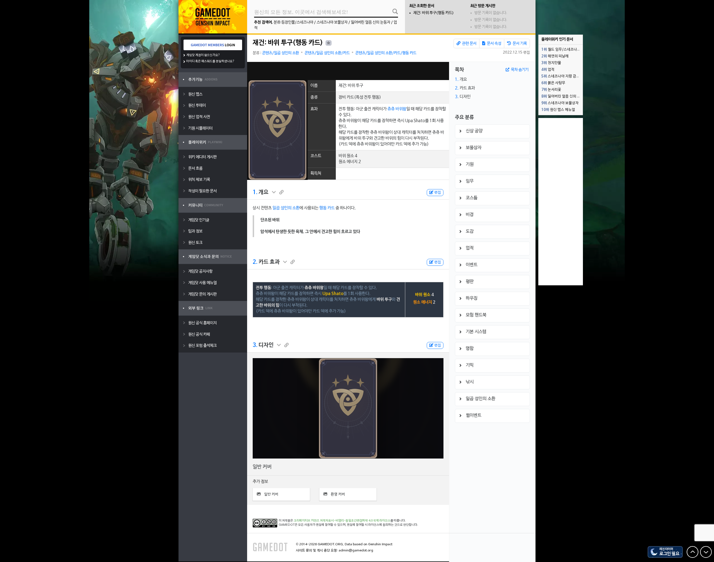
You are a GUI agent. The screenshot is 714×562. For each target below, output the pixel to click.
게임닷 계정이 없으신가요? (203, 55)
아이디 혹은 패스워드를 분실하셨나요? (210, 61)
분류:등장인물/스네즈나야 (293, 22)
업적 (547, 70)
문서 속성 (493, 44)
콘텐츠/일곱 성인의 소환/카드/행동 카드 (385, 53)
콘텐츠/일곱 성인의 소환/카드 (327, 53)
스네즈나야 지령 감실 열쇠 (562, 76)
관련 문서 (468, 44)
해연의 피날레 (555, 56)
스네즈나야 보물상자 (332, 22)
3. (255, 345)
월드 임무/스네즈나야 (560, 50)
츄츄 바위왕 (396, 109)
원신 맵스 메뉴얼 (558, 110)
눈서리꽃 (551, 90)
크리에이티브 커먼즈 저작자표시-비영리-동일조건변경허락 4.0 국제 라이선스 (342, 520)
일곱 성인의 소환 (286, 208)
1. (255, 192)
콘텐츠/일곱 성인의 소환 (280, 53)
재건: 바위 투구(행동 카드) (433, 13)
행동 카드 (327, 208)
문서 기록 (519, 44)
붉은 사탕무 (553, 83)
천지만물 (551, 63)
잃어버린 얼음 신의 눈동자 (370, 22)
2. (255, 262)
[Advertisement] (348, 71)
